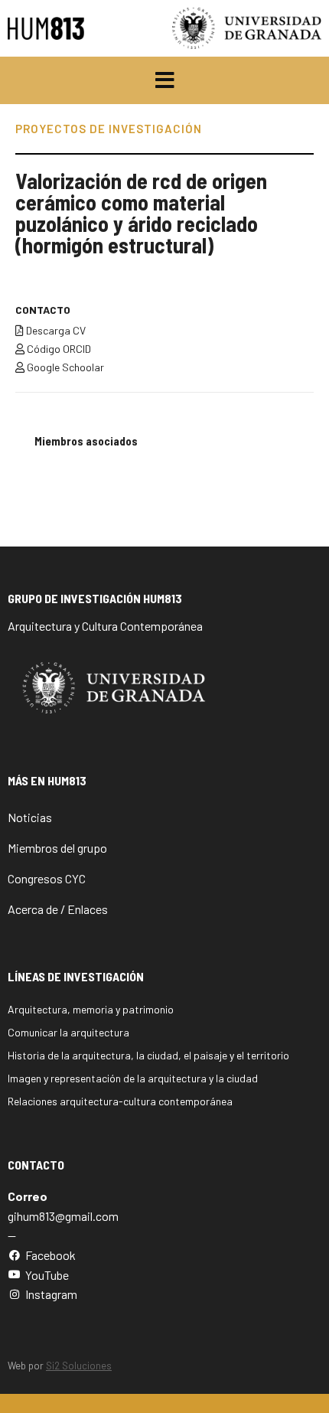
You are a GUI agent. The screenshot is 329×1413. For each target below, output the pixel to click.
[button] (165, 80)
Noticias (30, 817)
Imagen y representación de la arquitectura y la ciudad (133, 1078)
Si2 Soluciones (79, 1365)
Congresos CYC (47, 878)
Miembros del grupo (57, 847)
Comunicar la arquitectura (68, 1032)
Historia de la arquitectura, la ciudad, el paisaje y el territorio (148, 1055)
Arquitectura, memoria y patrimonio (91, 1009)
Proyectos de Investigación (108, 128)
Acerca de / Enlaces (58, 909)
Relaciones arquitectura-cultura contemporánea (120, 1101)
